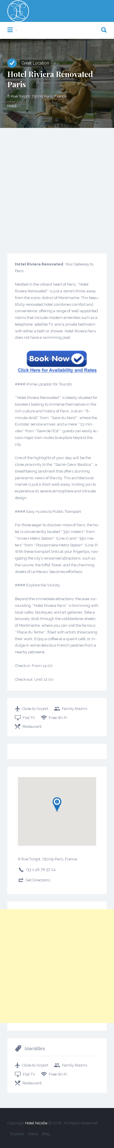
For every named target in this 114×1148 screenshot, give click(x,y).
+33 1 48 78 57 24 (41, 869)
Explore (17, 1134)
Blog (46, 1134)
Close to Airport (35, 708)
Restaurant (32, 726)
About (32, 1134)
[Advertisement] (57, 188)
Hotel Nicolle (36, 1123)
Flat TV (29, 717)
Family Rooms (74, 708)
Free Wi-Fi (58, 717)
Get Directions (38, 880)
